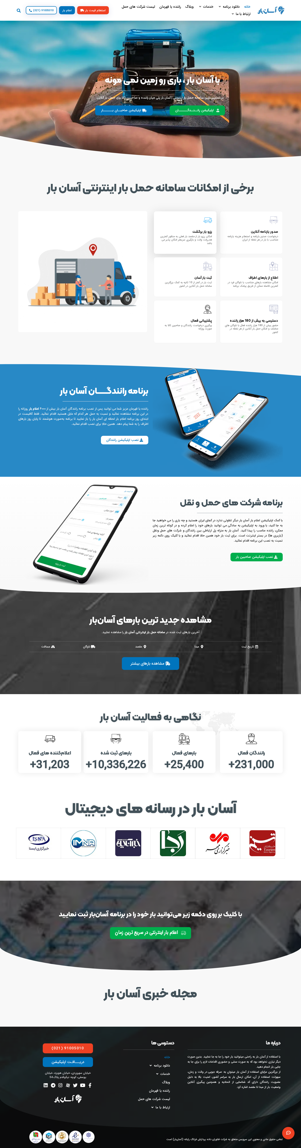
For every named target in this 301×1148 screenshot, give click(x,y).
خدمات (165, 1074)
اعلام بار (34, 408)
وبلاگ (166, 1082)
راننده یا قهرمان (159, 1090)
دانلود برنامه (162, 1065)
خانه (167, 1057)
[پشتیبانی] (288, 1133)
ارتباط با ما (163, 1107)
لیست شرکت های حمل (154, 1099)
